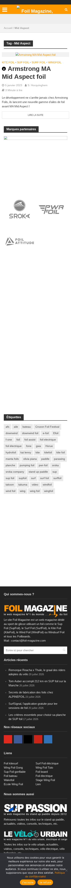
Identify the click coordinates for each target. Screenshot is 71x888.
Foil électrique (44, 775)
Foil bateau (10, 775)
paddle (45, 458)
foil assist (29, 439)
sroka (55, 465)
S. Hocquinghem (38, 85)
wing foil (35, 490)
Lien (38, 784)
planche (10, 465)
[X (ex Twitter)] (58, 739)
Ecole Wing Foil (13, 784)
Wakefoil (9, 780)
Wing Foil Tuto (44, 767)
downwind (12, 433)
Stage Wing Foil (45, 780)
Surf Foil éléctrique (47, 763)
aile (16, 426)
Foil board (42, 771)
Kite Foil (8, 62)
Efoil (55, 433)
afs (7, 426)
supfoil (23, 478)
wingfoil (48, 490)
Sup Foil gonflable (15, 771)
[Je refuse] (66, 870)
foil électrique (14, 445)
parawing (59, 458)
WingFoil (54, 62)
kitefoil (48, 452)
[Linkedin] (48, 739)
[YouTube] (8, 739)
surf (33, 478)
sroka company (15, 471)
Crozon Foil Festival (47, 426)
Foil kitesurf (11, 763)
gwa (38, 445)
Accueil (8, 27)
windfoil (47, 484)
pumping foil (27, 465)
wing (22, 490)
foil (18, 439)
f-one (9, 439)
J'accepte (28, 882)
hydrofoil (11, 452)
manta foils (12, 458)
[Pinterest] (38, 739)
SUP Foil (23, 62)
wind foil (10, 490)
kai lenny (25, 452)
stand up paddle (38, 471)
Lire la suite (35, 115)
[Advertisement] (35, 298)
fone (28, 445)
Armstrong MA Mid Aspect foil (26, 72)
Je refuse (45, 882)
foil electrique (48, 439)
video (35, 484)
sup (54, 471)
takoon (10, 484)
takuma (22, 484)
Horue (49, 445)
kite (38, 452)
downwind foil (30, 433)
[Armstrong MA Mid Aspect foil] (35, 54)
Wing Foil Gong (13, 767)
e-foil (46, 433)
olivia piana (30, 458)
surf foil (44, 478)
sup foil (10, 478)
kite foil (60, 452)
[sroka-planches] (35, 162)
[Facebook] (18, 739)
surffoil (57, 478)
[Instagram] (28, 739)
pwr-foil (43, 465)
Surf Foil (39, 62)
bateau (27, 426)
